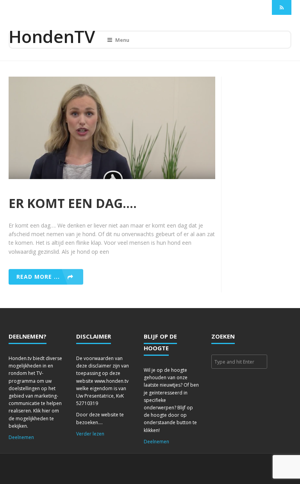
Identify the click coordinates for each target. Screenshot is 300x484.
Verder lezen (90, 433)
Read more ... (38, 276)
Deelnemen (21, 437)
